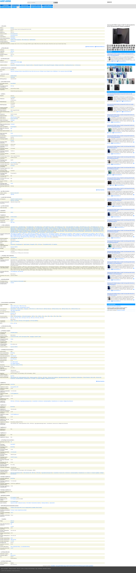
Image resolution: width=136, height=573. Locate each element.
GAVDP (39, 316)
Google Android (13, 60)
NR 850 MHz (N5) (88, 230)
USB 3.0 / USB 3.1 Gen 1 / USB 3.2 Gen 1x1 (18, 305)
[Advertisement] (68, 16)
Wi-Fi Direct (21, 320)
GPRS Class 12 (24, 233)
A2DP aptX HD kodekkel (26, 316)
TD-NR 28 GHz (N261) (49, 232)
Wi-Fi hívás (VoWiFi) (33, 320)
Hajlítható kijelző (32, 39)
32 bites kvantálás (14, 216)
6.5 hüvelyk (12, 97)
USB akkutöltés (13, 308)
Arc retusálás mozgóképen (40, 378)
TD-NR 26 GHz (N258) (31, 232)
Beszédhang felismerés (69, 65)
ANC (36, 244)
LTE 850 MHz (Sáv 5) (52, 228)
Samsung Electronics (14, 33)
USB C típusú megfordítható (15, 310)
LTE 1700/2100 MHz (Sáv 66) (45, 230)
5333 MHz (12, 77)
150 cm (12, 512)
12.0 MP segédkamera (14, 393)
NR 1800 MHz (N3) (81, 230)
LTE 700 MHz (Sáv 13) (87, 228)
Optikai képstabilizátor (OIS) (24, 377)
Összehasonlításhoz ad (100, 46)
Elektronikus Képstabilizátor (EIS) (16, 472)
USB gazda (26, 308)
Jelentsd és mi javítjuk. (121, 310)
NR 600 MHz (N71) (88, 231)
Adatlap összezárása (90, 46)
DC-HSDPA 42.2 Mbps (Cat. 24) (17, 234)
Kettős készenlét (13, 257)
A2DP (11, 316)
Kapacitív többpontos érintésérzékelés (17, 281)
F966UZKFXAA (13, 38)
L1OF (11, 339)
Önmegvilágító (13, 126)
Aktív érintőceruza (25, 39)
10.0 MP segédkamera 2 (15, 414)
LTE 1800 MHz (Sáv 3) (30, 228)
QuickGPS (36, 336)
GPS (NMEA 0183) (14, 332)
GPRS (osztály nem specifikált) (16, 233)
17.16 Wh (12, 541)
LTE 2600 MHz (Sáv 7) (61, 228)
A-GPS (20, 336)
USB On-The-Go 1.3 (32, 308)
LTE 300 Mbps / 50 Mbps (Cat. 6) (67, 234)
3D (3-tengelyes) (13, 497)
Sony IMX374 (13, 444)
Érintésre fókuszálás (86, 377)
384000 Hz (12, 219)
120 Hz (12, 133)
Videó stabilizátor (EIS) (14, 377)
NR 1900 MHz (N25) (42, 231)
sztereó (12, 207)
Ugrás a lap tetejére (4, 568)
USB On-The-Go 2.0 (39, 308)
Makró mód (92, 377)
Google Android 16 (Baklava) (15, 62)
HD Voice (39, 244)
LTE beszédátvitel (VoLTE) (47, 244)
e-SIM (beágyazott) (14, 238)
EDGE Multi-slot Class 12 (44, 233)
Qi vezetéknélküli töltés (25, 546)
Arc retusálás (33, 378)
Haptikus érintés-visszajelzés (15, 39)
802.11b (16, 317)
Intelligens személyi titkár (59, 65)
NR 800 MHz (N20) (34, 231)
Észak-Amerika (13, 555)
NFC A (12, 323)
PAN (57, 316)
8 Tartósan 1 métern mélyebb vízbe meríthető (18, 510)
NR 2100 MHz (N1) (63, 230)
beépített (12, 522)
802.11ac (32, 317)
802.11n (28, 317)
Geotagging (32, 336)
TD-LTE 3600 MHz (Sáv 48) (33, 230)
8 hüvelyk (12, 140)
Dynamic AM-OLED (14, 118)
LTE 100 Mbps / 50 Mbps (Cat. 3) (42, 234)
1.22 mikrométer (13, 452)
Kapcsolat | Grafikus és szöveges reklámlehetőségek (26, 568)
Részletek (114, 61)
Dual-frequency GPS (25, 336)
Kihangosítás (32, 244)
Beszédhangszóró (19, 244)
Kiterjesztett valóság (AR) (38, 65)
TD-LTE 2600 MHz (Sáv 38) (84, 229)
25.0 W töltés (13, 311)
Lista (10, 7)
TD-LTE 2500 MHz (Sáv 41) (23, 230)
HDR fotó (39, 377)
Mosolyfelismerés (27, 378)
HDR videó (44, 377)
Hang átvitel (13, 244)
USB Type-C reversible (14, 200)
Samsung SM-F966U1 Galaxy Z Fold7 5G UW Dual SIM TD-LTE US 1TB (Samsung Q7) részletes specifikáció (74, 565)
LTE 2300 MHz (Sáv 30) (74, 229)
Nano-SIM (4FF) (20, 238)
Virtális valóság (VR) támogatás (49, 65)
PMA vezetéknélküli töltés (15, 546)
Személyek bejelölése (19, 378)
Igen (11, 128)
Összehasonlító (5, 7)
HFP (42, 316)
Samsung (12, 27)
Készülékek (6, 5)
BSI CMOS (12, 384)
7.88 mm (12, 107)
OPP (54, 316)
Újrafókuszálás (78, 377)
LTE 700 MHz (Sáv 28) (56, 229)
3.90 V (12, 538)
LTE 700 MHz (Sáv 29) (65, 229)
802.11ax (37, 317)
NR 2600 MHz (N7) (96, 230)
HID (45, 316)
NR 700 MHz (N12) (18, 231)
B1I (11, 344)
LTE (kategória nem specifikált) (29, 234)
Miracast (15, 320)
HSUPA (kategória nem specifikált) (65, 233)
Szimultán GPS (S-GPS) (14, 336)
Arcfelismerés (13, 378)
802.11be (41, 317)
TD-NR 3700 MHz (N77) (97, 231)
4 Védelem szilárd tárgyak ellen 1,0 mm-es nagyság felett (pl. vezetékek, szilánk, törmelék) (26, 507)
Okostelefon (13, 41)
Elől (11, 441)
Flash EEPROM (13, 83)
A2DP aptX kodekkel (17, 316)
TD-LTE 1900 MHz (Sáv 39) (95, 229)
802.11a (12, 317)
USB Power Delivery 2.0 (56, 308)
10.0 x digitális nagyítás (15, 363)
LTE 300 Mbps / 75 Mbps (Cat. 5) (80, 234)
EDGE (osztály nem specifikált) (33, 233)
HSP (48, 316)
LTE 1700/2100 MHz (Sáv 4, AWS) (41, 228)
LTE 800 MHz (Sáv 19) (20, 229)
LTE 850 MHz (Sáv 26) (47, 229)
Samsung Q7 (13, 36)
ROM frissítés (16, 5)
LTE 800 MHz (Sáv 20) (29, 229)
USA (11, 553)
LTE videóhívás (54, 244)
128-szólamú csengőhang (15, 241)
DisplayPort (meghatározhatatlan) (16, 199)
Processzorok (25, 5)
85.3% (12, 111)
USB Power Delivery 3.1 (75, 308)
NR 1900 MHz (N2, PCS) (72, 230)
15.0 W (12, 548)
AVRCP (33, 316)
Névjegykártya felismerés (20, 65)
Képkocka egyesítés (33, 377)
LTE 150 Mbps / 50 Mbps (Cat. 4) (55, 234)
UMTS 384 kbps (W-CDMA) (53, 233)
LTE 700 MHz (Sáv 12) (78, 228)
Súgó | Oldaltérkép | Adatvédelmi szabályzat (43, 568)
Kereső (1, 7)
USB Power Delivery (47, 308)
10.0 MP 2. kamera (14, 457)
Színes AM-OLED (13, 117)
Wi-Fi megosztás (26, 320)
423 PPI (12, 115)
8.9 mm (12, 52)
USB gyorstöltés (20, 308)
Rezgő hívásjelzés (27, 244)
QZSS (39, 336)
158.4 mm (12, 51)
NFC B (15, 323)
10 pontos (12, 282)
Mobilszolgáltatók (48, 5)
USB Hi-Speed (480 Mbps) (15, 307)
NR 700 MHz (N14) (26, 231)
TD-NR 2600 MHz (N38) (59, 231)
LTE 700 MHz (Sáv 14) (96, 228)
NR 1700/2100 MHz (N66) (78, 231)
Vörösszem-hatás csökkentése (53, 377)
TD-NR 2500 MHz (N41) (69, 231)
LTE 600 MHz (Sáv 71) (54, 230)
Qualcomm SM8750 (14, 346)
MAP (51, 316)
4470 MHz (12, 69)
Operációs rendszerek (36, 5)
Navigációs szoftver (29, 65)
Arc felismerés (77, 65)
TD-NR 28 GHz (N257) (22, 232)
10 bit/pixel (13, 124)
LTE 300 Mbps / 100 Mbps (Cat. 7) (93, 234)
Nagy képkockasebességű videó (64, 377)
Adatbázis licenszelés (12, 568)
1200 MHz (12, 194)
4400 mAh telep (13, 539)
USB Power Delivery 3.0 (66, 308)
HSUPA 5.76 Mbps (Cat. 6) (77, 233)
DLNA (11, 320)
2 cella (12, 526)
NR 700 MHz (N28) (50, 231)
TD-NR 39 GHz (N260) (40, 232)
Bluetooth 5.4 (13, 313)
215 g (11, 55)
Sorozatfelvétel (73, 377)
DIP (36, 316)
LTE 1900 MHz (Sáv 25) (38, 229)
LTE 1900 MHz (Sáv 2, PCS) (20, 228)
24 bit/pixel (13, 120)
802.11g (23, 317)
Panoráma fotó (98, 377)
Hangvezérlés (13, 65)
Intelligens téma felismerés (50, 378)
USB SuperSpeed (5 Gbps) (24, 307)
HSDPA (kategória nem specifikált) (88, 233)
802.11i (20, 317)
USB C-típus (13, 222)
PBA (60, 316)
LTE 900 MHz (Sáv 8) (69, 228)
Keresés (56, 2)
